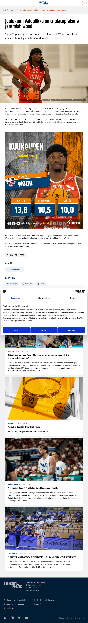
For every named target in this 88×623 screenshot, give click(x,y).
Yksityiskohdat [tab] (44, 298)
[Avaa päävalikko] (3, 3)
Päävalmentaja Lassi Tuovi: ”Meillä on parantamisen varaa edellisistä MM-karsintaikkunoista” (38, 357)
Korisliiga (13, 284)
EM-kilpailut (12, 553)
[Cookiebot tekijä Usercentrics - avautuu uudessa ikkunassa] (75, 291)
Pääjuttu (28, 284)
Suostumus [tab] (15, 298)
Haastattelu (12, 351)
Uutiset (13, 10)
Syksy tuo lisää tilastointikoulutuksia (24, 427)
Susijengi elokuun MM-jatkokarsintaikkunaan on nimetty (33, 488)
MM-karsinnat (13, 484)
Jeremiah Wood (16, 269)
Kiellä (16, 330)
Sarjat (42, 284)
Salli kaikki (72, 330)
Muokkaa (42, 330)
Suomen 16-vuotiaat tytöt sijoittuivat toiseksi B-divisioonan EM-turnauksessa (42, 557)
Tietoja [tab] (73, 298)
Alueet (10, 423)
